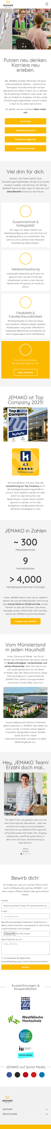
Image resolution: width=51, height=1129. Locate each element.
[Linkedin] (42, 1074)
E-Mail (4, 911)
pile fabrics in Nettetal (33, 722)
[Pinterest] (25, 1074)
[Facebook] (9, 1074)
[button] (21, 853)
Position (4, 900)
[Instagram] (17, 1074)
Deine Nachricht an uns (11, 939)
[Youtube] (33, 1074)
